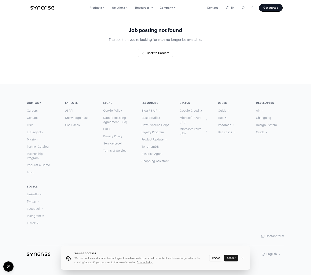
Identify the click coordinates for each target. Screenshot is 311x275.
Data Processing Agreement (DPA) (115, 120)
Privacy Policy (112, 136)
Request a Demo (38, 165)
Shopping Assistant (155, 161)
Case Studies (151, 118)
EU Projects (35, 132)
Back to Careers (158, 53)
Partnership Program (35, 156)
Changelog (263, 118)
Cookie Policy (112, 110)
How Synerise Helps (155, 125)
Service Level (112, 143)
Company (166, 7)
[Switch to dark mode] (253, 8)
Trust (30, 172)
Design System (266, 125)
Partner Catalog (38, 146)
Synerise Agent (152, 154)
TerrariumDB (150, 146)
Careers (32, 110)
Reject (216, 258)
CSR (30, 125)
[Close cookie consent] (242, 258)
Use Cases (72, 125)
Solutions (118, 7)
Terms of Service (115, 150)
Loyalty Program (153, 132)
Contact (212, 7)
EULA (106, 129)
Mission (32, 139)
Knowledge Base (76, 118)
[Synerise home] (42, 8)
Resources (142, 7)
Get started (270, 7)
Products (96, 7)
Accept (231, 258)
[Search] (243, 8)
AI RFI (69, 110)
